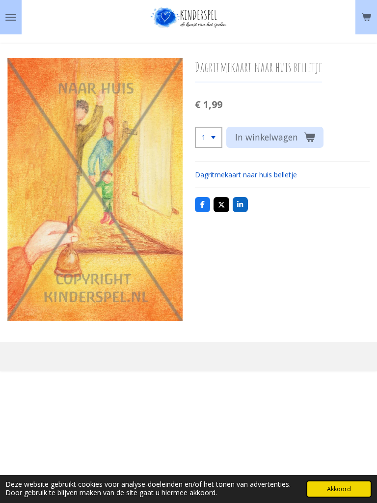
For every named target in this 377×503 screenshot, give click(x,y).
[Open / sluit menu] (11, 17)
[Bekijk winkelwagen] (366, 17)
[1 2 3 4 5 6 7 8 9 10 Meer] (208, 137)
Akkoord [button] (339, 489)
